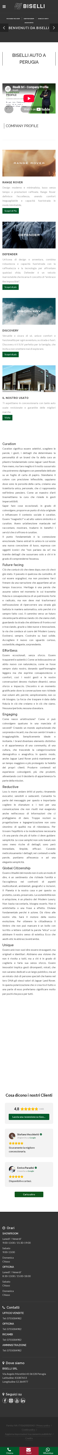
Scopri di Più (11, 210)
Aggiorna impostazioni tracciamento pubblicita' (28, 1434)
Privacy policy (43, 1425)
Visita (7, 417)
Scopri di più (11, 287)
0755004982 (14, 1318)
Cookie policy (28, 1429)
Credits (29, 1438)
